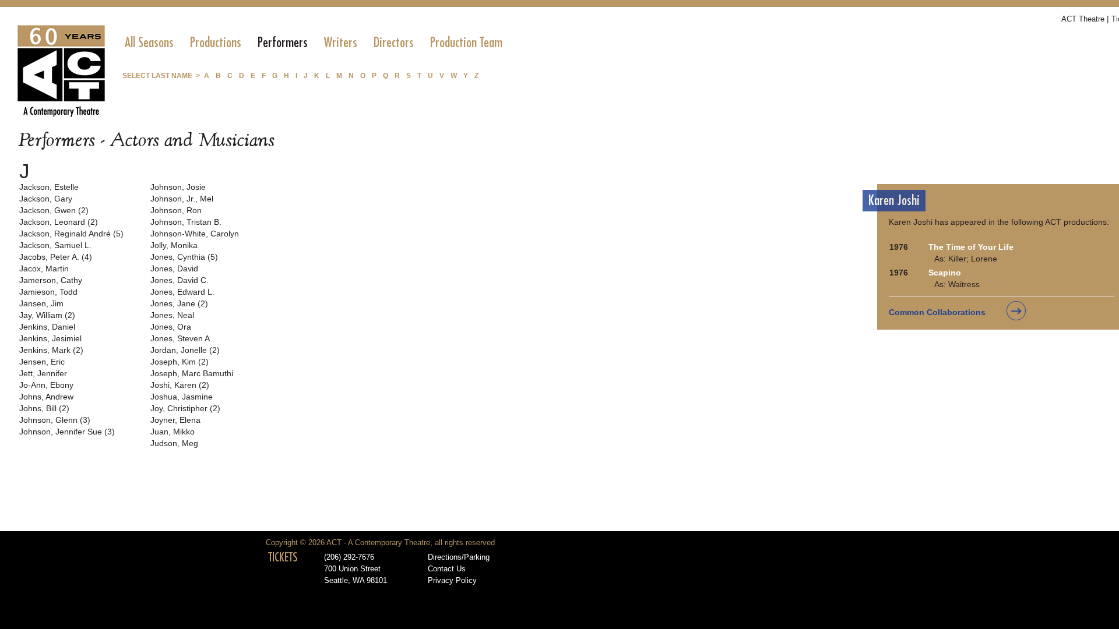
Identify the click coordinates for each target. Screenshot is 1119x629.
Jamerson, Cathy (50, 280)
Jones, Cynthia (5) (184, 257)
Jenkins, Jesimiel (50, 338)
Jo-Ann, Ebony (46, 385)
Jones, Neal (172, 315)
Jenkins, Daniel (47, 326)
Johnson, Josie (178, 187)
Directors (394, 43)
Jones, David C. (179, 280)
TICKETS (283, 557)
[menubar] (314, 42)
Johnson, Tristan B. (185, 222)
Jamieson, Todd (48, 291)
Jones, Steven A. (181, 338)
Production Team (466, 43)
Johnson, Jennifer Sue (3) (67, 431)
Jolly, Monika (174, 245)
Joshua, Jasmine (181, 396)
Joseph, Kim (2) (179, 361)
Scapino (944, 272)
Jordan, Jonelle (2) (185, 350)
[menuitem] (149, 42)
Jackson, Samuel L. (55, 245)
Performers (283, 43)
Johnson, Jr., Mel (181, 198)
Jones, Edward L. (182, 291)
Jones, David (174, 268)
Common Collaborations (937, 312)
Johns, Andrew (46, 396)
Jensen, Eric (42, 361)
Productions (215, 43)
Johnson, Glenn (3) (54, 420)
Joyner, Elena (175, 420)
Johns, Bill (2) (44, 408)
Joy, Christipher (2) (185, 408)
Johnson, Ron (176, 210)
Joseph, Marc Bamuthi (191, 373)
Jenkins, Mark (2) (51, 350)
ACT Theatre (1082, 19)
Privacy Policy (452, 581)
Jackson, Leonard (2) (58, 222)
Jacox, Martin (44, 268)
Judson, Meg (174, 443)
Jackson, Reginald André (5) (71, 233)
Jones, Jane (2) (179, 303)
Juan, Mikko (172, 431)
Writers (340, 43)
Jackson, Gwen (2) (54, 210)
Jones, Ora (170, 326)
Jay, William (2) (47, 315)
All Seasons (149, 43)
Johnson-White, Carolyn (194, 233)
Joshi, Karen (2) (179, 385)
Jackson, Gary (45, 198)
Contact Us (447, 569)
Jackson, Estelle (49, 187)
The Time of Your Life (971, 247)
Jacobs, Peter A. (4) (55, 257)
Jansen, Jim (41, 303)
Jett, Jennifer (43, 373)
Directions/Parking (459, 557)
